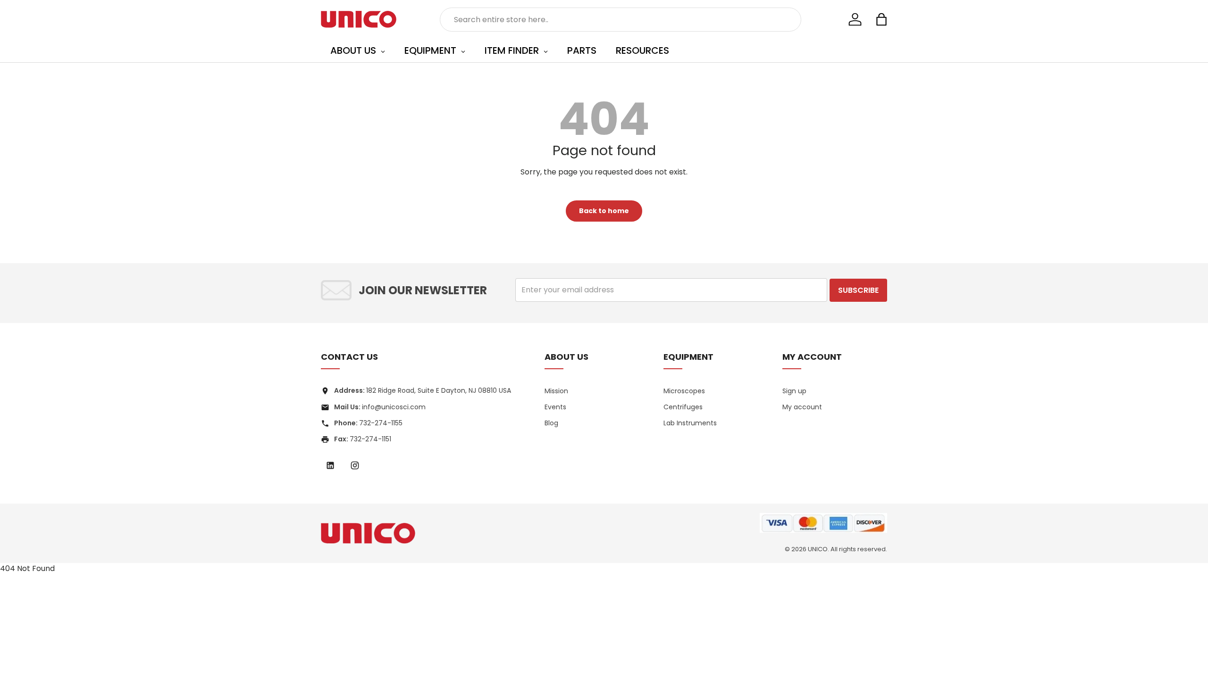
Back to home (604, 210)
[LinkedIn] (330, 465)
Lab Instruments (690, 423)
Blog (551, 423)
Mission (556, 391)
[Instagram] (354, 465)
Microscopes (684, 391)
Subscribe (858, 290)
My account (802, 407)
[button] (881, 19)
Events (555, 407)
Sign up (794, 391)
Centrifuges (683, 407)
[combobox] (621, 20)
